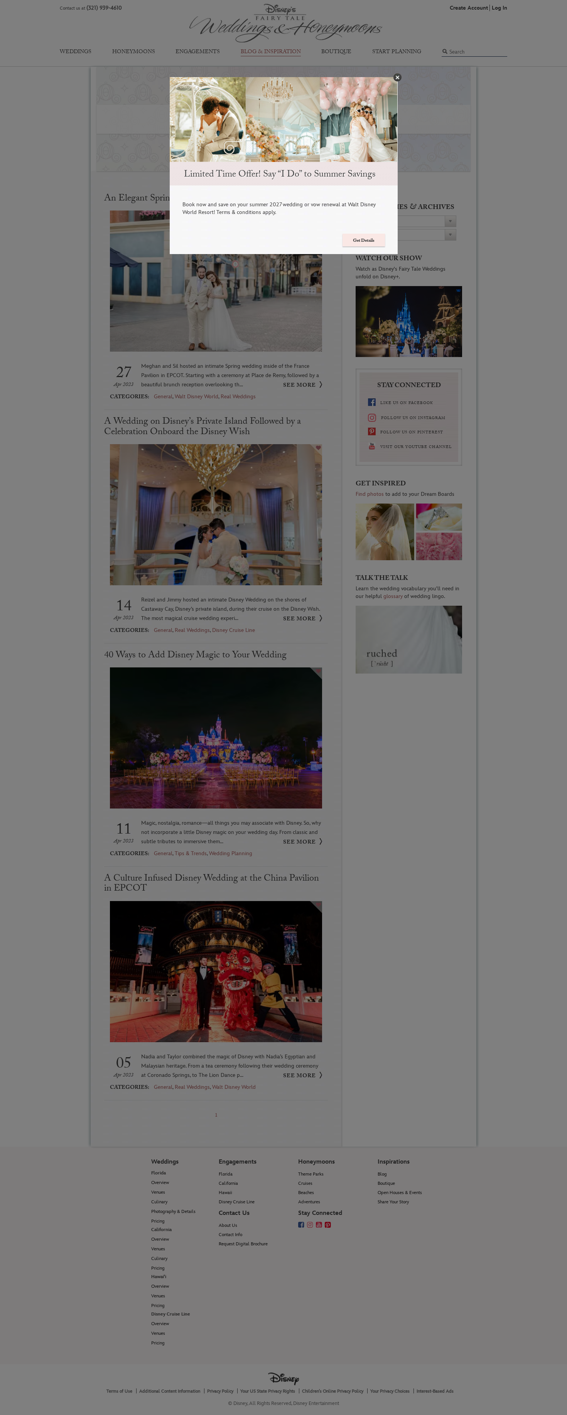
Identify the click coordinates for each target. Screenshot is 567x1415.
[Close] (397, 77)
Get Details (364, 241)
